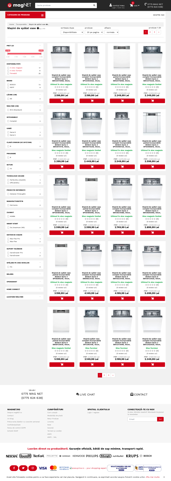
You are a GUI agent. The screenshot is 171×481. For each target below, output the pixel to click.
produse (88, 28)
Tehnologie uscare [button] (15, 176)
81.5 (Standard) (25, 110)
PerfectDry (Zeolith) (25, 180)
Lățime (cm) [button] (12, 95)
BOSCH (25, 85)
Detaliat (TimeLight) (25, 194)
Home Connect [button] (13, 289)
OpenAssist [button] (12, 282)
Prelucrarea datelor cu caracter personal (23, 422)
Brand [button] (9, 81)
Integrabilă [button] (12, 117)
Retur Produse (53, 419)
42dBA (25, 216)
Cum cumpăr (52, 412)
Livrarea (50, 422)
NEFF (25, 87)
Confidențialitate (13, 425)
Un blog (10, 419)
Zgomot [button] (10, 212)
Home (11, 24)
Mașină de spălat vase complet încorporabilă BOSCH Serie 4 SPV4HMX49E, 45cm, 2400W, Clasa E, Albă (61, 211)
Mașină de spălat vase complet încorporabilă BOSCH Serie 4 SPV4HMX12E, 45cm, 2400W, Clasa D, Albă (121, 145)
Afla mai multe (153, 477)
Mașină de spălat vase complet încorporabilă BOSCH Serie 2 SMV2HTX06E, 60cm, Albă (61, 79)
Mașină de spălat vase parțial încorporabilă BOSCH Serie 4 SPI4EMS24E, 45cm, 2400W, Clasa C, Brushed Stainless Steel (61, 278)
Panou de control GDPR (16, 428)
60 (25, 99)
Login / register (93, 412)
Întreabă (13, 73)
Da (25, 267)
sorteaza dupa (67, 28)
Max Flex (25, 242)
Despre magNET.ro (14, 412)
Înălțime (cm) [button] (13, 106)
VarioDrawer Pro (25, 253)
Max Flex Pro (25, 239)
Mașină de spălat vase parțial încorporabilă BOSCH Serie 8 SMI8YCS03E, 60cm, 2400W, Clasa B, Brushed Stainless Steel (61, 344)
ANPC (49, 434)
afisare (107, 28)
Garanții (50, 428)
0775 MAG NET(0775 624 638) (155, 5)
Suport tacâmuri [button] (14, 249)
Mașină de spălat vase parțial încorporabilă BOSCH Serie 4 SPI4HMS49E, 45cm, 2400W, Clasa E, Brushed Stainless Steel (91, 212)
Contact (140, 394)
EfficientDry (25, 183)
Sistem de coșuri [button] (14, 235)
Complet (25, 121)
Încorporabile (21, 24)
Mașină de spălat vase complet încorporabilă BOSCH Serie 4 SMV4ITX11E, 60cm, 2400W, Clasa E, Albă (61, 145)
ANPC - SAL (52, 437)
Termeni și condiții (54, 431)
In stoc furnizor (16, 71)
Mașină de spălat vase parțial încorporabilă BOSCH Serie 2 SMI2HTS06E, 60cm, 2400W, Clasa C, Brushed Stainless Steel (121, 81)
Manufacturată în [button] (15, 201)
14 (25, 169)
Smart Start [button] (12, 224)
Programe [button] (11, 154)
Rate (49, 425)
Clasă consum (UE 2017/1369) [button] (19, 142)
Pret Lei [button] (10, 46)
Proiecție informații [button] (16, 190)
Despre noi (158, 15)
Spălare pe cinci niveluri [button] (18, 263)
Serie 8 (25, 132)
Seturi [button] (10, 165)
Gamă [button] (9, 128)
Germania (25, 205)
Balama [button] (10, 274)
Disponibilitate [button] (14, 64)
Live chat (87, 394)
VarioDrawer (25, 256)
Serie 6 (25, 135)
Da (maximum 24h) (25, 228)
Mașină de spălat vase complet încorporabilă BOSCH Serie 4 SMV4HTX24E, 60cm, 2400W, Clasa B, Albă (91, 145)
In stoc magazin (16, 68)
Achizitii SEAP (12, 431)
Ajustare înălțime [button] (15, 297)
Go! (160, 419)
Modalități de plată (55, 416)
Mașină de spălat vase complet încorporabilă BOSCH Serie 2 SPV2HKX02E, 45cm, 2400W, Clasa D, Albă (91, 79)
